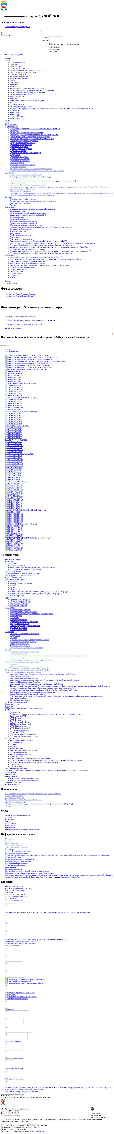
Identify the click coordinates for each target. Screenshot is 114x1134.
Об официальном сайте (14, 886)
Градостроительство (17, 183)
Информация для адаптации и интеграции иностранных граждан (35, 762)
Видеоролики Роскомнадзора (16, 863)
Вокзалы (13, 586)
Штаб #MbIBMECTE (18, 117)
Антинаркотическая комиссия (21, 239)
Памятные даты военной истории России (25, 569)
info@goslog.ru (14, 1115)
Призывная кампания (18, 167)
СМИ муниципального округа (21, 94)
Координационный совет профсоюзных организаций (30, 758)
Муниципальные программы (21, 145)
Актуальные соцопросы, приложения (24, 734)
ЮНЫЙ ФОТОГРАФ (13, 426)
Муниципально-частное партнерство (24, 622)
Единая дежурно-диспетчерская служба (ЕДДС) (28, 215)
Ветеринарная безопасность (20, 229)
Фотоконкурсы (15, 115)
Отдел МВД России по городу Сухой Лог (25, 682)
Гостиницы (14, 582)
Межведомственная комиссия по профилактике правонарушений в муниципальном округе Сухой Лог (49, 247)
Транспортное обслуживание (21, 107)
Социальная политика (18, 752)
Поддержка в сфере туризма (20, 602)
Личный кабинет (16, 273)
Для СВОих (14, 764)
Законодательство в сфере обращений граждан (27, 263)
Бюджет (13, 86)
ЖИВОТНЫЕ (10, 496)
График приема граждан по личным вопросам (27, 261)
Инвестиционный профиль (20, 610)
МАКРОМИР (10, 468)
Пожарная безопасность (19, 219)
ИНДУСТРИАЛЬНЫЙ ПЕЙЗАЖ (18, 412)
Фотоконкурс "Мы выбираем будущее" (20, 296)
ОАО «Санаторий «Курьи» (20, 722)
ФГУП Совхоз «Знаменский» (21, 724)
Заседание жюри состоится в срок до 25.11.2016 (23, 324)
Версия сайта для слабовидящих (17, 27)
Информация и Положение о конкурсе (20, 316)
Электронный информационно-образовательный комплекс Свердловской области (41, 253)
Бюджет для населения (18, 654)
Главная (8, 58)
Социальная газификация (19, 730)
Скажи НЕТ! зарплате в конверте (18, 851)
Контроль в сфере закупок (20, 203)
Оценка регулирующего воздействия (24, 141)
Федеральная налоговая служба (17, 806)
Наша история (15, 66)
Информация (15, 155)
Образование (15, 744)
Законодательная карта (14, 796)
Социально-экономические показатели (24, 634)
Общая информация (17, 62)
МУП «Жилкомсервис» (18, 726)
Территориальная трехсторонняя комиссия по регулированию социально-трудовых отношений (46, 760)
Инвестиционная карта (18, 620)
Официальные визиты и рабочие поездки (25, 153)
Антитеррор (14, 237)
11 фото (30, 454)
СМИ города (10, 825)
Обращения (9, 255)
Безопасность (10, 207)
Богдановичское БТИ (18, 716)
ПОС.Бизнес (14, 618)
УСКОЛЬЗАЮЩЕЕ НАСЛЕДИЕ (18, 397)
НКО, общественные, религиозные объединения (28, 100)
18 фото (33, 383)
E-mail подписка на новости (16, 896)
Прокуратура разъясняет (14, 798)
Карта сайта (9, 892)
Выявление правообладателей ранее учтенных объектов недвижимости (37, 171)
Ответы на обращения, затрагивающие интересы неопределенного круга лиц (39, 265)
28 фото (20, 468)
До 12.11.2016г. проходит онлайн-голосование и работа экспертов (30, 320)
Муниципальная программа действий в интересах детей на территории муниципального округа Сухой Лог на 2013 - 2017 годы (58, 187)
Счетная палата (11, 125)
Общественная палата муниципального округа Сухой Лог (32, 90)
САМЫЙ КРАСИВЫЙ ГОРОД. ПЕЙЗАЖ (21, 510)
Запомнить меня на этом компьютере (65, 44)
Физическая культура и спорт (21, 754)
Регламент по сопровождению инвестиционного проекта (31, 614)
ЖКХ (12, 102)
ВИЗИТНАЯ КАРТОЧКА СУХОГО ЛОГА (21, 369)
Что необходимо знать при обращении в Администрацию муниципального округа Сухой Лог (45, 259)
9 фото (47, 538)
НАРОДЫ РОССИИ (13, 524)
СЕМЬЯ (8, 440)
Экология (13, 98)
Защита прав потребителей (20, 646)
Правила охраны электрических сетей (19, 859)
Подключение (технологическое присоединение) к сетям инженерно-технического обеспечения (46, 714)
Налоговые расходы (17, 658)
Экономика (14, 84)
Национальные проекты (19, 78)
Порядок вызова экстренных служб (23, 223)
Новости (13, 664)
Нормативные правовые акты (21, 179)
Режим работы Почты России (21, 584)
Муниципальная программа (20, 600)
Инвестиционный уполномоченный (23, 612)
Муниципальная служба (19, 157)
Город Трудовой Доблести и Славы (23, 72)
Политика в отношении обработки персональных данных (32, 195)
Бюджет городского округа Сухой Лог (24, 652)
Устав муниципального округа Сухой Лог (26, 175)
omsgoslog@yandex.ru (38, 1131)
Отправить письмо (17, 271)
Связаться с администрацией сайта (18, 888)
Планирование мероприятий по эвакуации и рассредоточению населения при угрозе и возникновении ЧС (50, 251)
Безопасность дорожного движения (23, 221)
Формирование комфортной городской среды (27, 88)
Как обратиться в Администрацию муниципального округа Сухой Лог (37, 257)
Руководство (14, 131)
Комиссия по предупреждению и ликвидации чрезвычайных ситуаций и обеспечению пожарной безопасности (52, 243)
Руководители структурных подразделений (26, 133)
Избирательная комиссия (19, 676)
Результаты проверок (18, 151)
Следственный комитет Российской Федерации (23, 800)
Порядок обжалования (18, 269)
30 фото (35, 412)
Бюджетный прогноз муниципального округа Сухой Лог (31, 660)
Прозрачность (15, 275)
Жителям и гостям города (19, 76)
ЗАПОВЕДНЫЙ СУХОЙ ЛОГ (17, 383)
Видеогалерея (15, 111)
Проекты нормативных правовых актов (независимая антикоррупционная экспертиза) (43, 181)
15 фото (45, 355)
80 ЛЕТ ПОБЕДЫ (16, 119)
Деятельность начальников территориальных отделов (30, 137)
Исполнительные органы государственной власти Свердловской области (33, 794)
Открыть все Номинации (14, 328)
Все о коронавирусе (17, 211)
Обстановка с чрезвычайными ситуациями (26, 225)
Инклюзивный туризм (18, 606)
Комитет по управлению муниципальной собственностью (32, 139)
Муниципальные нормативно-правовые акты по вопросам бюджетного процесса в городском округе (48, 656)
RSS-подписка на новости (15, 894)
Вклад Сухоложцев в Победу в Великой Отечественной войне (33, 567)
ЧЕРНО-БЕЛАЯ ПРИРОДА (16, 454)
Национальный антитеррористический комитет (28, 249)
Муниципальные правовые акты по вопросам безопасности (32, 209)
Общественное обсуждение (20, 191)
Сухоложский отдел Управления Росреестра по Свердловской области (36, 684)
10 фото (24, 440)
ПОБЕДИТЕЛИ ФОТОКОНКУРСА (19, 355)
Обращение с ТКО (17, 732)
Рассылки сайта (11, 867)
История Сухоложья (17, 565)
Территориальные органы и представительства (28, 92)
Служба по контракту (18, 74)
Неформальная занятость (19, 644)
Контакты (13, 277)
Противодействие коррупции (21, 149)
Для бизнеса (14, 82)
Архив (12, 205)
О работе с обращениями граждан (23, 267)
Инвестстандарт (16, 616)
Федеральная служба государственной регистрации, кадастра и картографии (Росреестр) (39, 804)
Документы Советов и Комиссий (22, 189)
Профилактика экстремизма (20, 235)
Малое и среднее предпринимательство (25, 626)
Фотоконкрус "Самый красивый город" (20, 294)
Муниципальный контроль (20, 161)
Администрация (11, 127)
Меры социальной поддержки (21, 740)
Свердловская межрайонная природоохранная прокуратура (32, 692)
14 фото (35, 397)
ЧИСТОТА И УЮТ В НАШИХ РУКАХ (20, 538)
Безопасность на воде (18, 231)
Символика (14, 64)
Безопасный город (17, 96)
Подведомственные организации (22, 143)
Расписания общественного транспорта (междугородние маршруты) (36, 594)
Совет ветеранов (16, 766)
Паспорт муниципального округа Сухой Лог (27, 70)
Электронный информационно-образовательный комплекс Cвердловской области (41, 245)
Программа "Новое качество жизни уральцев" (27, 185)
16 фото (25, 426)
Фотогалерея (14, 113)
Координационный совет (19, 624)
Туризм (12, 80)
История (8, 817)
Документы (9, 173)
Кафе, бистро (15, 590)
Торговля (13, 638)
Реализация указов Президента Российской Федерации (31, 177)
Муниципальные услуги (19, 147)
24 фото (20, 496)
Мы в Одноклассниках (14, 900)
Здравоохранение (16, 748)
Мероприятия (15, 233)
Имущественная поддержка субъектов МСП (26, 648)
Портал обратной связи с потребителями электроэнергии (27, 871)
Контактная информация (14, 890)
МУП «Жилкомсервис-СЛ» (20, 728)
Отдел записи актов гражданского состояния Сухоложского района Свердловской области (44, 680)
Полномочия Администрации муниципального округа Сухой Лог (35, 129)
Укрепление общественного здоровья (24, 750)
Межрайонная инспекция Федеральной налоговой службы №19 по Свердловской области (44, 690)
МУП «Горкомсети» (17, 720)
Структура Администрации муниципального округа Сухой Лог (34, 135)
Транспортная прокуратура (20, 700)
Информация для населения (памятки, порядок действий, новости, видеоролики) (41, 227)
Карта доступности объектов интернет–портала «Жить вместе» (29, 873)
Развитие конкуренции (18, 630)
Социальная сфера (17, 105)
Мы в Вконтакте (11, 898)
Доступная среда (16, 742)
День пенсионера (16, 756)
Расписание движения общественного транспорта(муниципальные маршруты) (40, 592)
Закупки (8, 197)
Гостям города (10, 823)
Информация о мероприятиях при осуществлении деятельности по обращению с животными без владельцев (51, 109)
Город (7, 60)
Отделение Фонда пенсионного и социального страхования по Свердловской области (42, 674)
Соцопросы (9, 849)
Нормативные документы (19, 666)
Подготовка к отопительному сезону (24, 736)
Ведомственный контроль (20, 159)
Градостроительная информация (17, 815)
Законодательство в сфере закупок (23, 199)
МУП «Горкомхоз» (17, 718)
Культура (13, 746)
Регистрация (53, 51)
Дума (7, 123)
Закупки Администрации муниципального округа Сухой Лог (33, 201)
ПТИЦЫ (8, 482)
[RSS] (112, 334)
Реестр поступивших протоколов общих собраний (29, 668)
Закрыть (4, 33)
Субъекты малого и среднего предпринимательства (29, 640)
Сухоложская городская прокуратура (24, 678)
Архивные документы (18, 628)
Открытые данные (17, 163)
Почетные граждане (17, 68)
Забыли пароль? (55, 49)
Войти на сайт (6, 55)
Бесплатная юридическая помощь (18, 861)
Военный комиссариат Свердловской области (27, 694)
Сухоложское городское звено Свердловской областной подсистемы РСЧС (38, 241)
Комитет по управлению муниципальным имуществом (31, 169)
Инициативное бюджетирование (22, 165)
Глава (7, 121)
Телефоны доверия (17, 217)
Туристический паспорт (19, 604)
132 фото (41, 510)
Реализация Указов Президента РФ (23, 642)
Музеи (12, 588)
